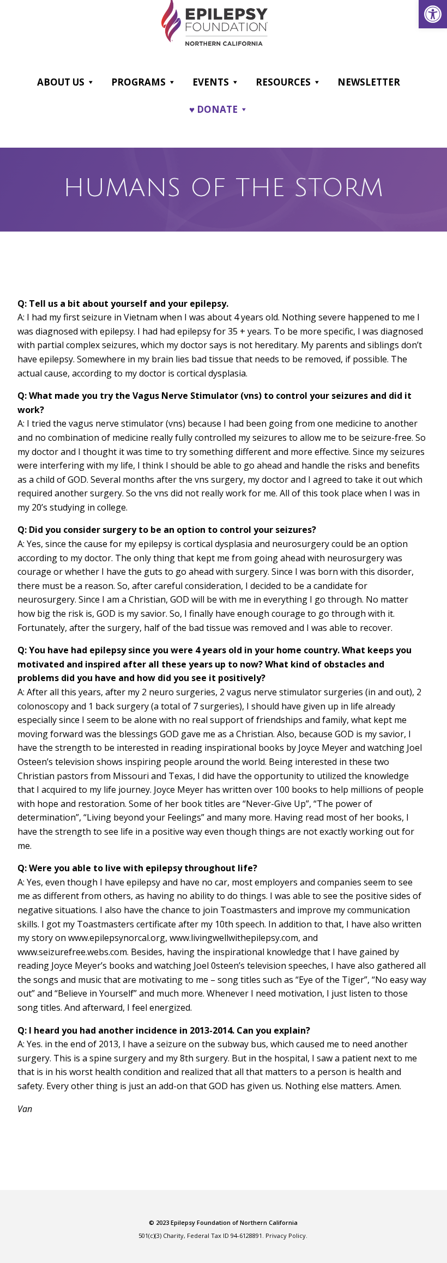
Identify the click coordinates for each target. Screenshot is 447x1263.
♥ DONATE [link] (213, 109)
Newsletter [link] (368, 82)
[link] (433, 14)
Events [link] (210, 82)
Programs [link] (138, 82)
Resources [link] (283, 82)
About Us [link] (60, 82)
